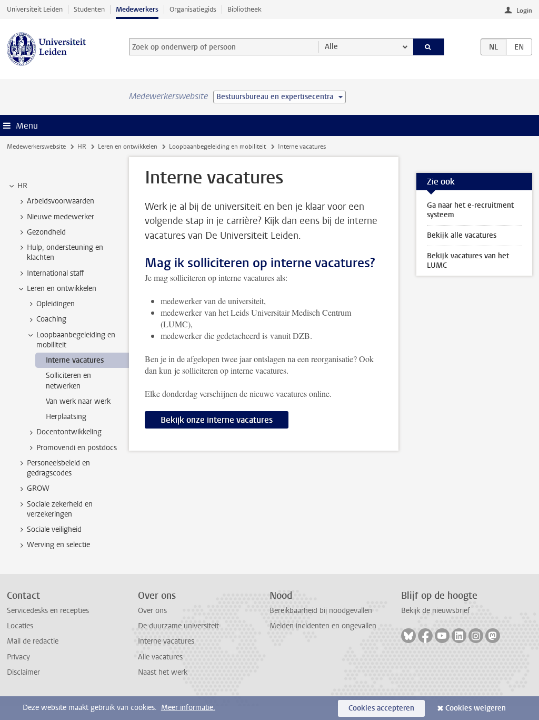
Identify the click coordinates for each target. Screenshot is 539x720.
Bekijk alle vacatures (461, 235)
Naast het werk (162, 672)
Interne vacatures (166, 641)
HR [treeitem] (22, 186)
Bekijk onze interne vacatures (217, 419)
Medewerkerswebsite (36, 146)
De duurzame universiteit (178, 626)
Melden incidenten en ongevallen (323, 626)
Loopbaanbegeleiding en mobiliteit (217, 146)
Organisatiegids (192, 9)
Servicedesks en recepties (48, 611)
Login (524, 10)
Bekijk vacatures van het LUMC (468, 260)
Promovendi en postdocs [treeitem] (76, 448)
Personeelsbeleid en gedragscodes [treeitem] (58, 468)
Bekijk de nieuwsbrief (435, 611)
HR (81, 146)
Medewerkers (137, 9)
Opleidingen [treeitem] (55, 304)
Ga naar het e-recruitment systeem (470, 210)
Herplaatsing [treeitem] (66, 417)
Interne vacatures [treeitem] (75, 360)
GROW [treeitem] (38, 488)
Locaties (20, 626)
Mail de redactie (32, 641)
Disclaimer (23, 672)
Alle (331, 47)
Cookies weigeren (475, 708)
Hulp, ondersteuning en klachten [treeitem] (65, 252)
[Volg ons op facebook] (425, 635)
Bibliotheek (244, 9)
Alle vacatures (160, 657)
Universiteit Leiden (35, 9)
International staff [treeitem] (55, 273)
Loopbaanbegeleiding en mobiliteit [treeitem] (75, 340)
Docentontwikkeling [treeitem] (69, 432)
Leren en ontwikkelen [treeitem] (61, 289)
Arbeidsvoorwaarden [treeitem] (60, 201)
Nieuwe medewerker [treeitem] (60, 217)
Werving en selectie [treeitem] (58, 545)
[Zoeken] (429, 46)
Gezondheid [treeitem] (46, 232)
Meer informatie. (188, 708)
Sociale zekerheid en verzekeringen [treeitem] (60, 509)
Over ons (152, 611)
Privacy (18, 657)
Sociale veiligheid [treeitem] (54, 529)
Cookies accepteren (381, 708)
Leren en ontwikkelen (127, 146)
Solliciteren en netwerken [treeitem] (68, 381)
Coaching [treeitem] (51, 319)
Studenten (89, 9)
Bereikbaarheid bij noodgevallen (321, 611)
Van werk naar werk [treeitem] (78, 401)
